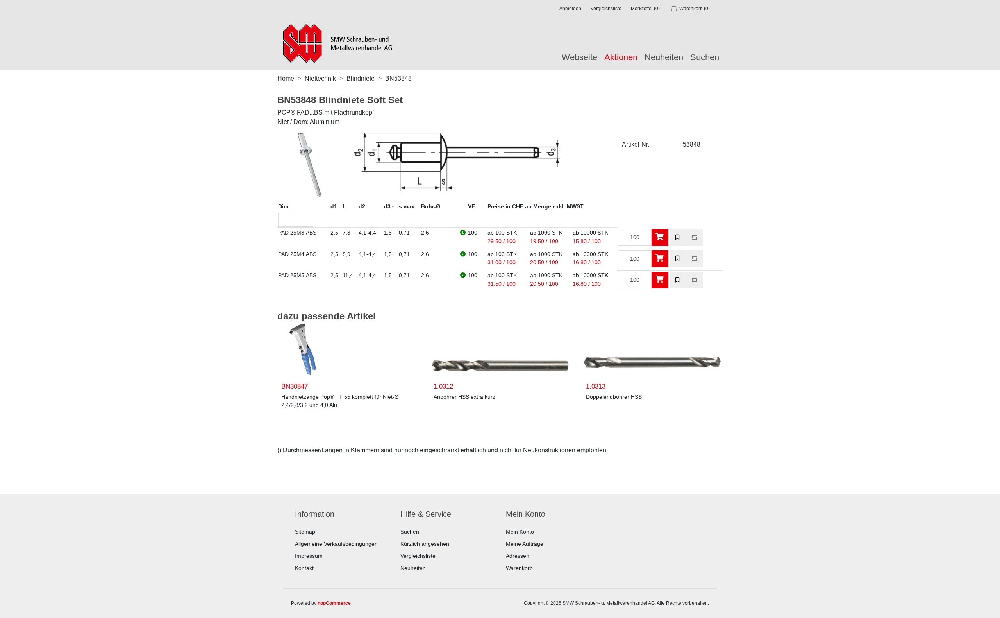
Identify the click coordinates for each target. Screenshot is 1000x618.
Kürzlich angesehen (424, 544)
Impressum (309, 556)
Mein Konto (520, 531)
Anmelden (570, 8)
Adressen (517, 556)
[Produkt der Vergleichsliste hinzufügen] (694, 237)
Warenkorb (519, 568)
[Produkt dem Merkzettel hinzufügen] (678, 237)
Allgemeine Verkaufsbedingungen (336, 544)
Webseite (579, 57)
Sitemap (305, 531)
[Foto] (302, 349)
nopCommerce (334, 603)
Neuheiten (664, 57)
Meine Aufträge (524, 544)
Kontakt (304, 568)
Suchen (704, 57)
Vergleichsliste (418, 556)
